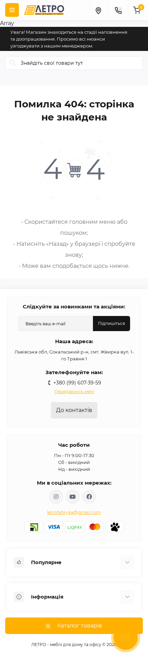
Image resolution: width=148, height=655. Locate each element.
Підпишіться (111, 323)
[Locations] (98, 10)
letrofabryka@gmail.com (74, 512)
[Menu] (12, 10)
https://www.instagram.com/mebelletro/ (56, 497)
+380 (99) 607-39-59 (77, 383)
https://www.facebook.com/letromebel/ (89, 497)
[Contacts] (118, 10)
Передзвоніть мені (74, 391)
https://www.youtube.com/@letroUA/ (73, 497)
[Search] (12, 63)
